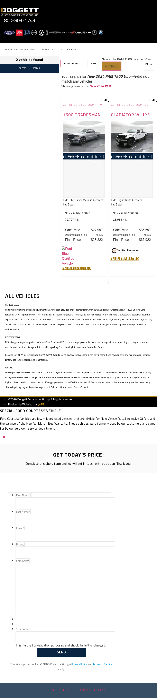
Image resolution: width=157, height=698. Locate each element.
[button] (111, 66)
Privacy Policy (79, 664)
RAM (54, 49)
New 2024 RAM (100, 86)
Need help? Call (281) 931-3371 (78, 689)
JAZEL (41, 404)
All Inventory (21, 49)
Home (8, 49)
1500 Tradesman (82, 114)
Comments (22, 629)
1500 (62, 49)
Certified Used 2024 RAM (82, 104)
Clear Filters (148, 61)
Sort (93, 63)
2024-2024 (43, 49)
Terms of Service (102, 664)
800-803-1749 (19, 20)
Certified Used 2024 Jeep (130, 104)
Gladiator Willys (130, 114)
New (32, 49)
